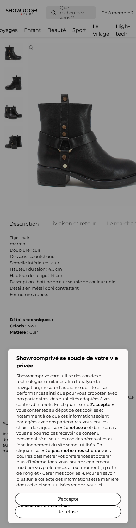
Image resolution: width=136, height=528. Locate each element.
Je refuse (68, 511)
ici (99, 484)
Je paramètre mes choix (44, 505)
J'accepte (68, 499)
